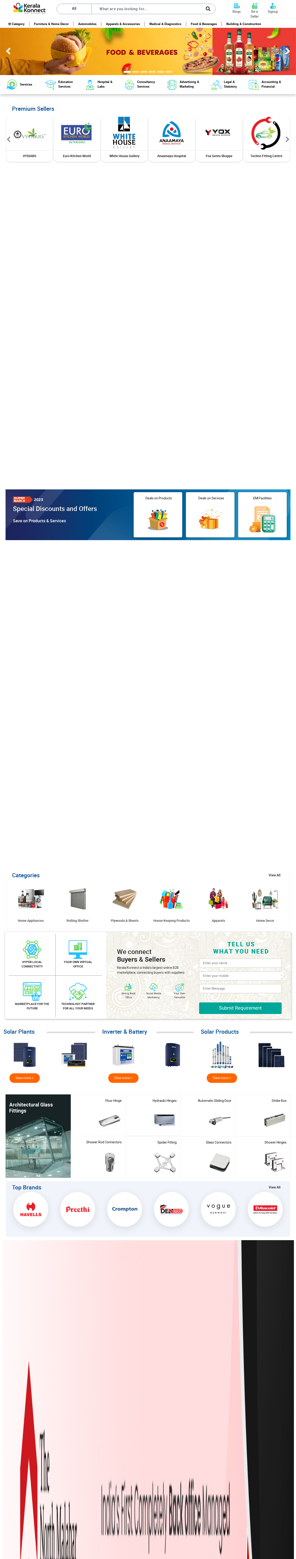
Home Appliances (31, 920)
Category (18, 24)
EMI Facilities (262, 498)
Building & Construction (243, 24)
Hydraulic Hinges (165, 1101)
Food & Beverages (204, 24)
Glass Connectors (218, 1142)
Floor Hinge (113, 1101)
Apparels (218, 920)
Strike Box (279, 1101)
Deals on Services (210, 498)
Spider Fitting (167, 1142)
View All (275, 875)
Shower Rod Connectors (104, 1142)
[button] (8, 139)
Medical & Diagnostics (165, 24)
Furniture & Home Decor (51, 24)
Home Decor (265, 920)
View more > (24, 1078)
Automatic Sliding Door (214, 1101)
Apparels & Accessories (123, 24)
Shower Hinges (276, 1142)
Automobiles (87, 24)
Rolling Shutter (78, 920)
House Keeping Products (171, 920)
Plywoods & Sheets (125, 920)
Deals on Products (158, 498)
